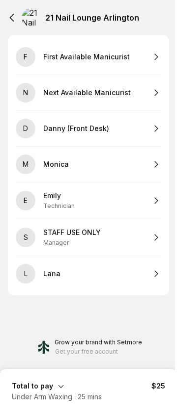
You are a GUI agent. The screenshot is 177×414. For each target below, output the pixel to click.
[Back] (12, 17)
